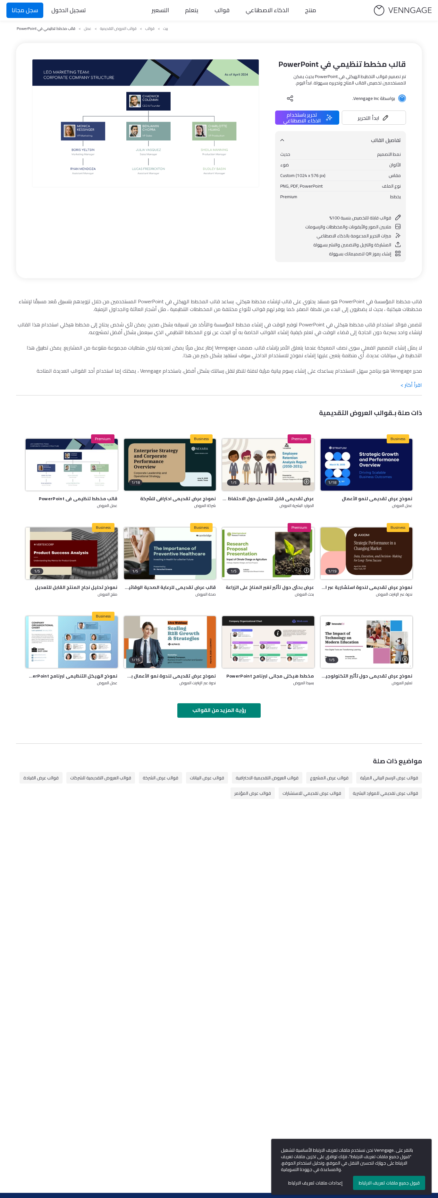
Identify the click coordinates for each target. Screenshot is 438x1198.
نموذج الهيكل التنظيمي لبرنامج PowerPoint (72, 676)
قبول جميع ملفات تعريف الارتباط (389, 1183)
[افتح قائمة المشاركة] (290, 98)
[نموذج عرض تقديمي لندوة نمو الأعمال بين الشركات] (170, 642)
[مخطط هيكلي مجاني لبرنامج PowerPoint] (268, 642)
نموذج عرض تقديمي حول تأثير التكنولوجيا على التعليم (367, 676)
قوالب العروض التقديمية (118, 28)
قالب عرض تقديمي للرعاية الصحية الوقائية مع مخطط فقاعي (170, 587)
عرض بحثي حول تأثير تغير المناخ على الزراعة (270, 587)
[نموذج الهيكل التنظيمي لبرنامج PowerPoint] (72, 642)
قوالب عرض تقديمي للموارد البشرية (385, 793)
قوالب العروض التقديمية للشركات (100, 778)
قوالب (222, 10)
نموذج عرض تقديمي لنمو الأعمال (377, 498)
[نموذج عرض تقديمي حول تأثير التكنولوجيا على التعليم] (367, 642)
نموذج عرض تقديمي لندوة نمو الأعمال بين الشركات (170, 676)
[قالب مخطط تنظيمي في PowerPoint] (72, 465)
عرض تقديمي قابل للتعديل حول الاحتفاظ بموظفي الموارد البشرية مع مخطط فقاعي (268, 498)
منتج (310, 10)
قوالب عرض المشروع (329, 778)
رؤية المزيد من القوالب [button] (219, 710)
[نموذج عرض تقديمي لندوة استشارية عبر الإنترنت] (367, 553)
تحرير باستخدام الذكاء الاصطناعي (302, 118)
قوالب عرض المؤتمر (252, 793)
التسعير (160, 10)
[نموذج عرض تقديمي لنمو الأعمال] (367, 465)
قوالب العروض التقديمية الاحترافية (267, 778)
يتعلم (191, 10)
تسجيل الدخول (68, 10)
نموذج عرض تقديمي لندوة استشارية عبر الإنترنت (367, 587)
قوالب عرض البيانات (207, 778)
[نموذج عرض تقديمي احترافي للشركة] (170, 465)
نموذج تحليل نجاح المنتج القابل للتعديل (76, 587)
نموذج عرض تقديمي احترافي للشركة (178, 498)
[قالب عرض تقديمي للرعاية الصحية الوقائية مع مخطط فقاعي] (170, 553)
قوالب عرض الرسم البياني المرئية (389, 778)
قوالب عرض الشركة (160, 778)
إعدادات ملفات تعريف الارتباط (315, 1183)
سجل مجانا (25, 10)
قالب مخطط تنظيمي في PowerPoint (78, 498)
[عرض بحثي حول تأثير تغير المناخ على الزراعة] (268, 553)
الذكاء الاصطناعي (267, 10)
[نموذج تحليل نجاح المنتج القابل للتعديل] (72, 553)
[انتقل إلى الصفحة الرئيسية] (403, 10)
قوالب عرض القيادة (41, 778)
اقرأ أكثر (411, 385)
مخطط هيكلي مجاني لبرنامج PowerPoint (270, 676)
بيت (165, 28)
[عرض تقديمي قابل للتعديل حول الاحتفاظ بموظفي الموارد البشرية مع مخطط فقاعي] (268, 465)
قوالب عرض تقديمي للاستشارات (311, 793)
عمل (87, 28)
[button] (374, 118)
